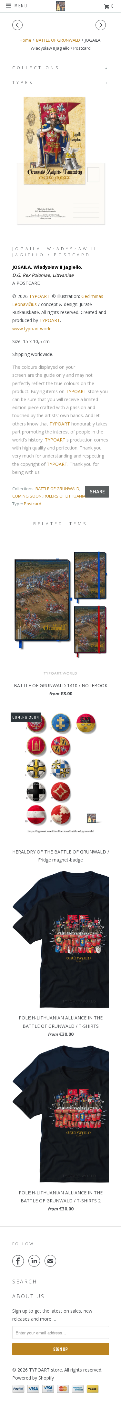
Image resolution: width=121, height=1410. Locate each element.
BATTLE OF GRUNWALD (57, 488)
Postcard (32, 504)
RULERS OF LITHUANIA (65, 496)
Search (24, 1281)
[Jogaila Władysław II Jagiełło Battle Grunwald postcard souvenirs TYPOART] (60, 160)
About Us (28, 1296)
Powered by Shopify (33, 1378)
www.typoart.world (32, 329)
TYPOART (39, 296)
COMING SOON (27, 496)
